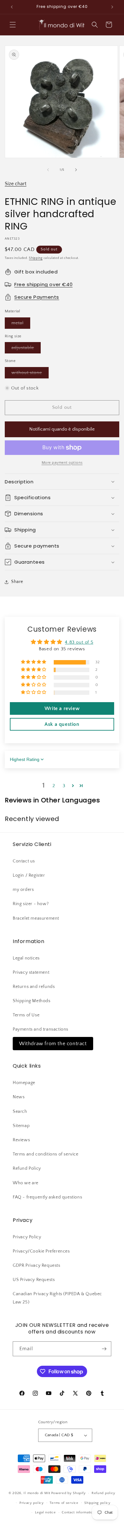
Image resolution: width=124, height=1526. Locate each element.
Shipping (36, 258)
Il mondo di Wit (37, 1493)
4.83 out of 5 (79, 642)
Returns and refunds (34, 986)
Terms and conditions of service (46, 1154)
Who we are (25, 1183)
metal (20, 324)
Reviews (21, 1140)
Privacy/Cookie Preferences (41, 1251)
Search (20, 1111)
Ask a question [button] (62, 724)
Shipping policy (97, 1503)
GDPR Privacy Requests (36, 1265)
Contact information (78, 1512)
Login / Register (29, 875)
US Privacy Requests (34, 1279)
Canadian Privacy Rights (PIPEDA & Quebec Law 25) (57, 1297)
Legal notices (26, 958)
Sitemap (21, 1125)
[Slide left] (48, 170)
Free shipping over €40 (43, 284)
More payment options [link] (62, 463)
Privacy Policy (27, 1237)
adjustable (26, 349)
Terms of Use (26, 1015)
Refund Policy (27, 1168)
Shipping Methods (32, 1000)
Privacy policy (31, 1503)
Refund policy (103, 1493)
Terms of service (64, 1503)
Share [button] (17, 581)
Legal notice (45, 1512)
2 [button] (53, 785)
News (18, 1097)
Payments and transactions (40, 1029)
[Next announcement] (112, 7)
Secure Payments (36, 297)
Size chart (15, 184)
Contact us (24, 861)
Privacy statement (31, 972)
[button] (13, 25)
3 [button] (64, 785)
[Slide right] (76, 170)
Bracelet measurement (36, 918)
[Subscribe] (104, 1348)
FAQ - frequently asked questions (47, 1197)
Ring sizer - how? (31, 903)
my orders (23, 889)
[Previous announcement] (12, 7)
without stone (30, 374)
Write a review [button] (62, 708)
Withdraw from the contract (53, 1043)
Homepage (24, 1082)
